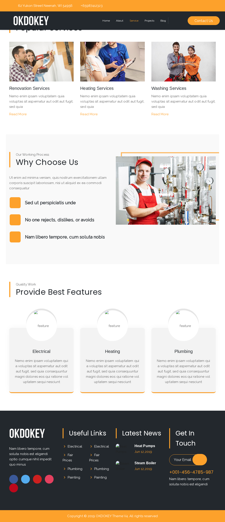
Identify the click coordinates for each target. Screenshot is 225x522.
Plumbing (75, 469)
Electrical (75, 446)
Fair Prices (68, 457)
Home (106, 20)
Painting (74, 477)
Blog (163, 20)
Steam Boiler (145, 463)
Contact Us (203, 21)
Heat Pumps (144, 446)
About (119, 20)
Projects (149, 20)
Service (134, 20)
